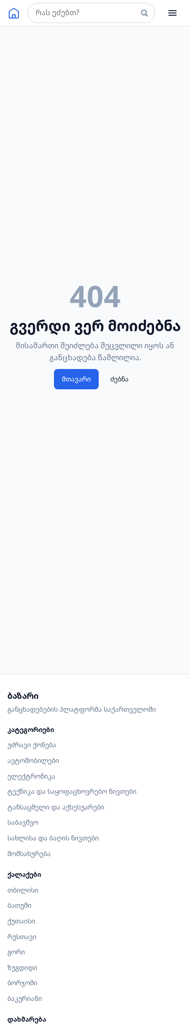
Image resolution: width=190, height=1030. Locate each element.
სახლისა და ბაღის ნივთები (53, 838)
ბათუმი (19, 905)
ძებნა (119, 379)
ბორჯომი (22, 982)
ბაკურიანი (24, 998)
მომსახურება (29, 853)
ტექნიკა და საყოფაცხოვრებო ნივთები (72, 791)
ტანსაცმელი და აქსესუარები (55, 807)
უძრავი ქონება (31, 744)
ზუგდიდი (22, 967)
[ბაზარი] (13, 12)
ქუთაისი (21, 921)
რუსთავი (21, 936)
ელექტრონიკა (31, 776)
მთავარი (76, 379)
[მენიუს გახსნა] (172, 13)
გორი (16, 951)
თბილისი (22, 890)
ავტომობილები (33, 760)
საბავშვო (22, 822)
